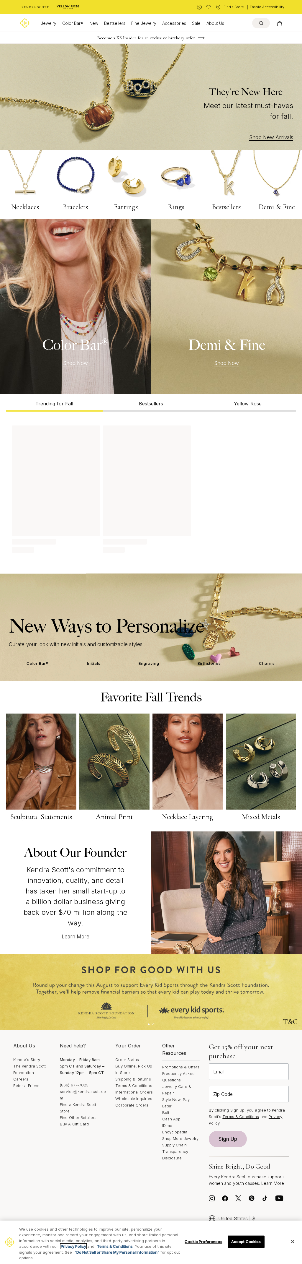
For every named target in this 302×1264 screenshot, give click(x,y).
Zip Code (223, 1094)
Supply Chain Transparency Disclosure (175, 1151)
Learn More (76, 937)
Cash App (171, 1119)
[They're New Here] (151, 97)
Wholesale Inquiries (133, 1098)
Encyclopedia (175, 1132)
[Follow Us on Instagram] (212, 1200)
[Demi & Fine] (226, 306)
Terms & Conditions (133, 1085)
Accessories (174, 23)
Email (218, 1072)
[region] (151, 1242)
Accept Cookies (246, 1241)
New (93, 23)
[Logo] (25, 23)
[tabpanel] (151, 488)
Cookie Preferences (203, 1241)
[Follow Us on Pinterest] (252, 1200)
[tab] (54, 403)
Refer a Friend (26, 1085)
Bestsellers (114, 23)
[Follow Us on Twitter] (238, 1200)
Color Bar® (72, 23)
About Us (215, 23)
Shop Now (75, 363)
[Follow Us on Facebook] (225, 1200)
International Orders (133, 1092)
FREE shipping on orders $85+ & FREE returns (146, 38)
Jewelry (48, 23)
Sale (196, 23)
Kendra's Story (26, 1059)
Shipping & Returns (133, 1079)
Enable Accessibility (267, 7)
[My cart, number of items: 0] (279, 23)
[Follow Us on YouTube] (279, 1200)
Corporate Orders (131, 1105)
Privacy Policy (73, 1246)
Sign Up (228, 1139)
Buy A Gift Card (74, 1124)
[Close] (292, 1241)
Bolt (165, 1112)
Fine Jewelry (143, 23)
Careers (20, 1079)
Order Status (127, 1059)
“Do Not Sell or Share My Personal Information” (117, 1252)
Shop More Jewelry (180, 1138)
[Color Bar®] (75, 306)
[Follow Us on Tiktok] (265, 1200)
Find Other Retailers (78, 1117)
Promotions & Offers (180, 1067)
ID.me (167, 1125)
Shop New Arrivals (271, 137)
